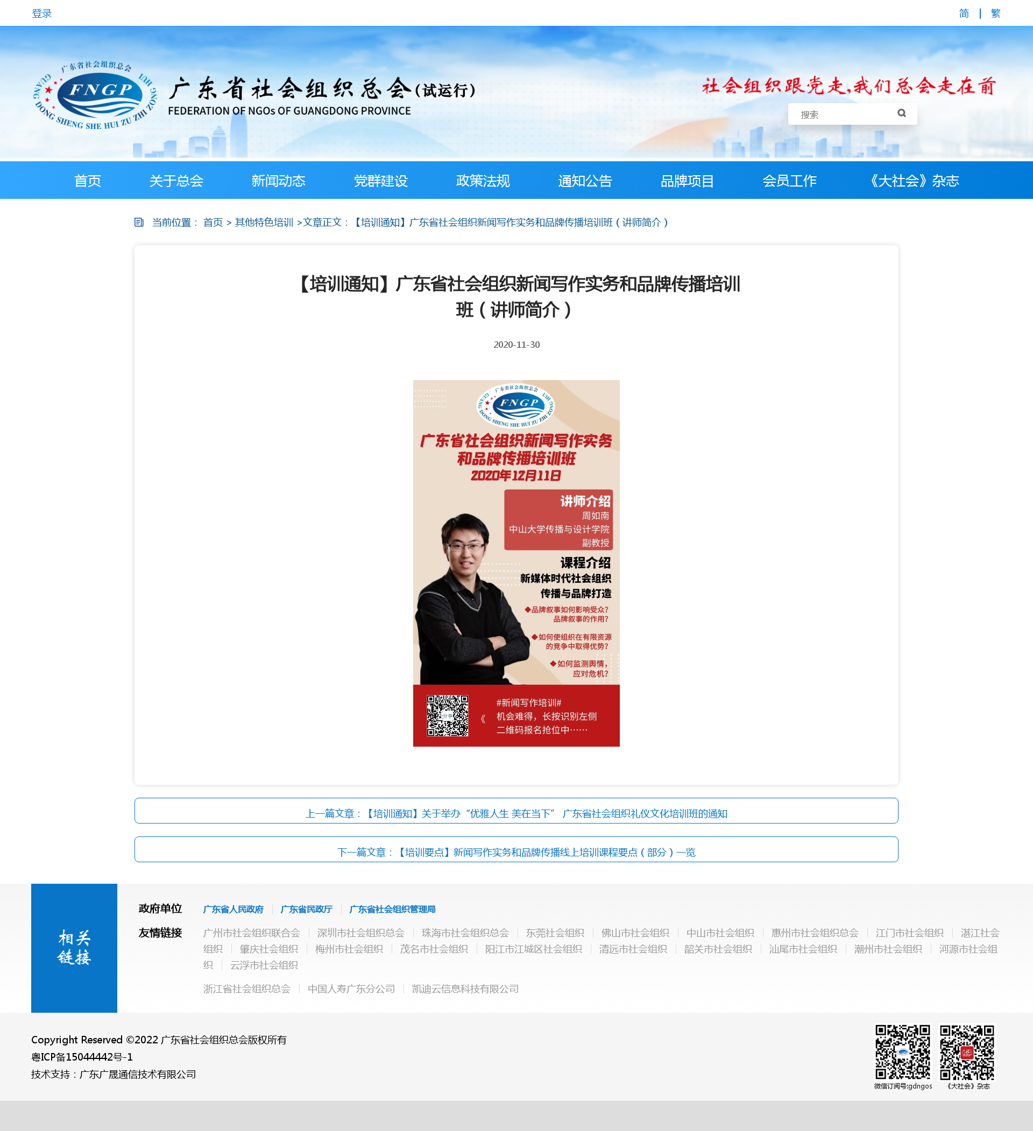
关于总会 (176, 180)
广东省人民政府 (233, 908)
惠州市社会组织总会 (815, 932)
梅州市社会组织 (349, 948)
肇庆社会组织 (269, 948)
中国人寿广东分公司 (351, 988)
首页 (87, 180)
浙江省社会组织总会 (247, 988)
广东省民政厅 (306, 908)
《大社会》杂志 (912, 180)
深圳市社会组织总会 (361, 932)
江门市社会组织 (910, 932)
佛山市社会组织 (635, 932)
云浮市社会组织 (264, 964)
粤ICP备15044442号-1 (82, 1056)
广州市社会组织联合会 (251, 932)
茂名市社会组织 (434, 948)
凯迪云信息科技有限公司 (465, 988)
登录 (42, 12)
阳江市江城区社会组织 (533, 948)
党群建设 (381, 180)
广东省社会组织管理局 (393, 908)
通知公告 (585, 180)
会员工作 (790, 180)
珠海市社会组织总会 (465, 932)
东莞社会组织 (555, 932)
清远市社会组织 (633, 948)
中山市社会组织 (720, 932)
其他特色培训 (264, 222)
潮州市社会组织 (888, 948)
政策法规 (483, 180)
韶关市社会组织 (718, 948)
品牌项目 (687, 180)
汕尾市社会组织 (803, 948)
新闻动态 (279, 180)
